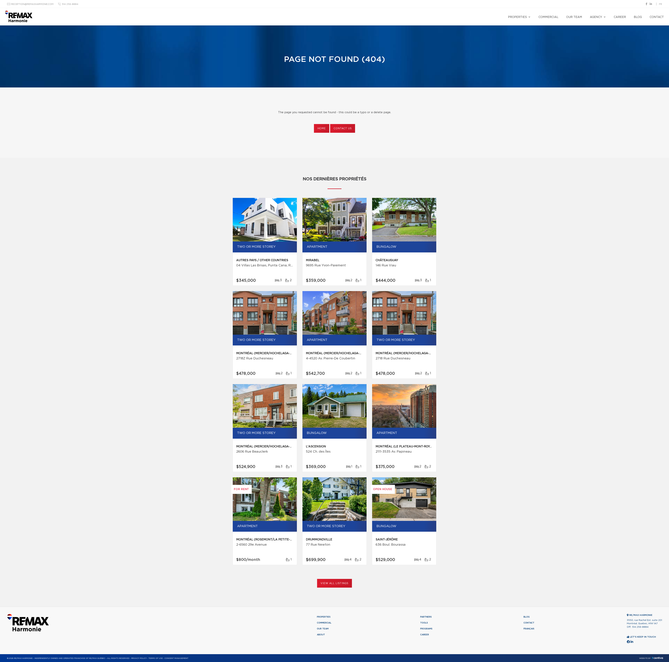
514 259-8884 (70, 4)
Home (321, 128)
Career (620, 17)
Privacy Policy (139, 658)
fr (660, 4)
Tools (424, 623)
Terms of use (155, 658)
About (321, 635)
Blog (638, 17)
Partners (426, 617)
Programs (426, 629)
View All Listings (334, 583)
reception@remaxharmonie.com (32, 4)
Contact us (343, 128)
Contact (657, 17)
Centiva (657, 658)
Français (529, 629)
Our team (574, 17)
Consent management (176, 658)
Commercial (548, 17)
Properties (517, 17)
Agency (596, 17)
